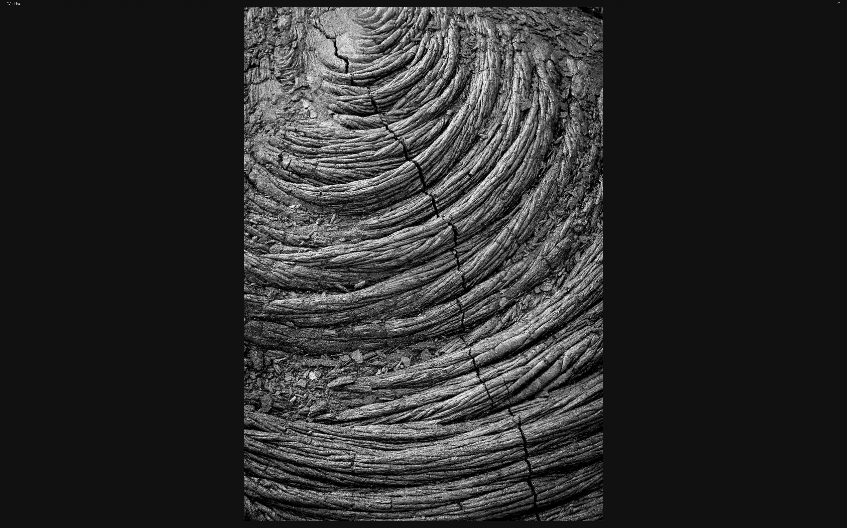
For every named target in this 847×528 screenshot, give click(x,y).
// (838, 3)
